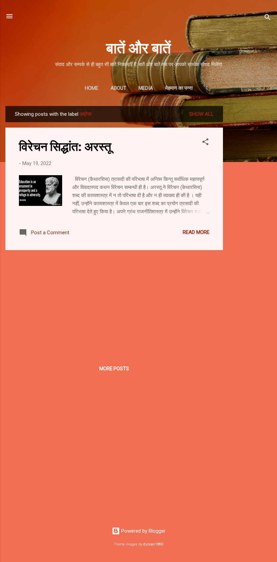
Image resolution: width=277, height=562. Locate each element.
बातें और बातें (138, 47)
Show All (201, 114)
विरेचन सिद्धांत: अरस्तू (65, 146)
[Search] (267, 18)
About (118, 88)
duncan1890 (153, 544)
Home (91, 88)
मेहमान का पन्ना (179, 88)
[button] (205, 143)
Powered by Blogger (143, 531)
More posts (114, 368)
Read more (196, 232)
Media (145, 88)
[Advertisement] (250, 207)
